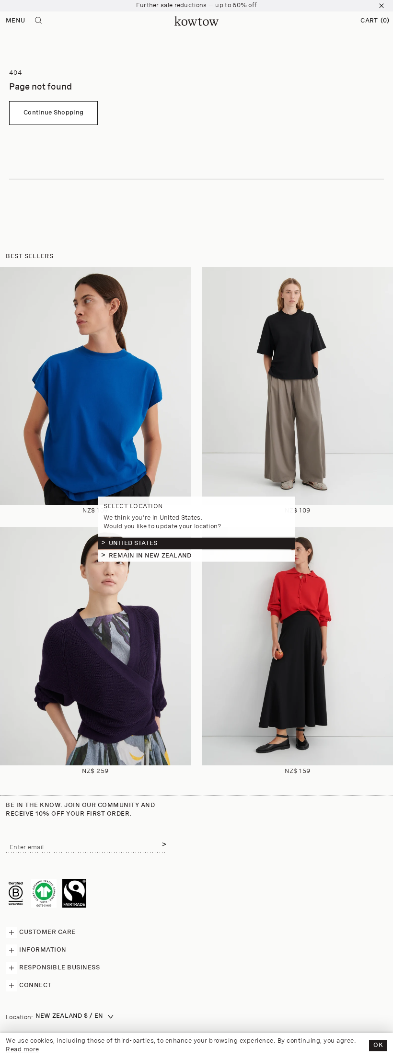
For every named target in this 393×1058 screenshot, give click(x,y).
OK (378, 1045)
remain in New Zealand (150, 556)
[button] (375, 21)
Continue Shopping (53, 113)
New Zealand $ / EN (69, 1016)
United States (133, 543)
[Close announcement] (381, 5)
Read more (22, 1050)
